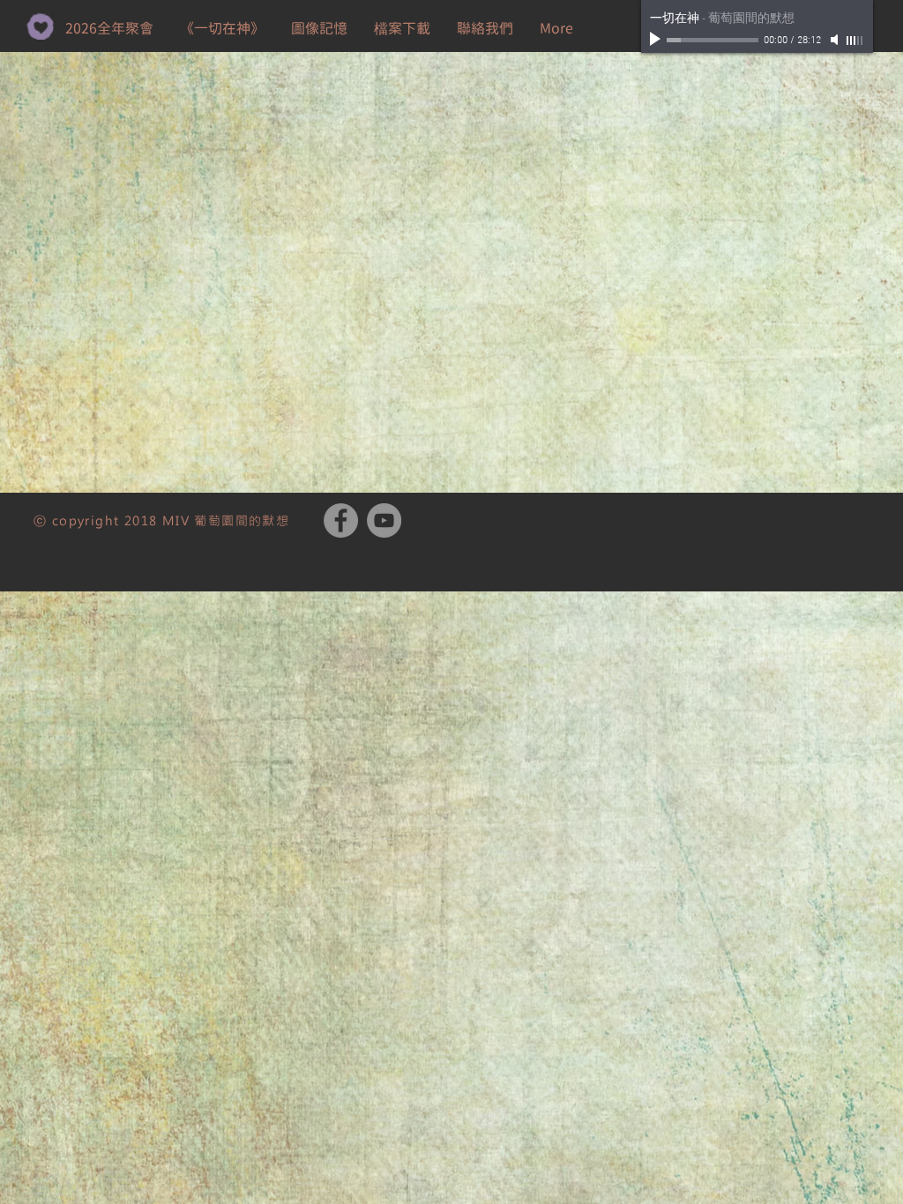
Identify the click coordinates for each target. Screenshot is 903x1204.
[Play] (657, 40)
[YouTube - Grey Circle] (384, 520)
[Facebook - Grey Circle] (341, 520)
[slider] (855, 40)
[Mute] (836, 39)
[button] (402, 28)
